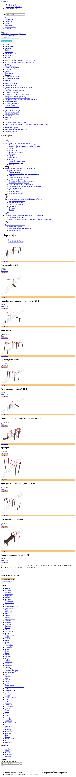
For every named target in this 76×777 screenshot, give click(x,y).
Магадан (8, 656)
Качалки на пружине (12, 68)
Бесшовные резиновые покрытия (16, 129)
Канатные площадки (12, 78)
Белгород (8, 599)
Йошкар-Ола (9, 631)
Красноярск (9, 646)
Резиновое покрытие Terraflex (15, 225)
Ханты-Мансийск (11, 728)
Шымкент (8, 756)
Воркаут (7, 119)
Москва (7, 663)
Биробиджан (9, 601)
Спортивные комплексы (13, 110)
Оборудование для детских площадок (17, 143)
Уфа (6, 724)
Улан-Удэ (8, 719)
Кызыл (7, 653)
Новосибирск (9, 672)
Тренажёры (8, 115)
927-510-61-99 (5, 34)
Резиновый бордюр (11, 127)
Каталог (7, 18)
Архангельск (9, 594)
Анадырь (8, 592)
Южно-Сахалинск (11, 738)
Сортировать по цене (15, 240)
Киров (7, 640)
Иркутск (7, 629)
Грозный (8, 621)
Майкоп (7, 660)
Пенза (7, 681)
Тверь (7, 710)
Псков (7, 688)
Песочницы (9, 73)
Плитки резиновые (11, 131)
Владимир (8, 612)
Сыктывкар (9, 706)
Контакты (8, 28)
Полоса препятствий (12, 112)
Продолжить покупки (8, 579)
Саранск (7, 699)
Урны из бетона (10, 105)
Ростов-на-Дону (10, 690)
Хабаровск (8, 726)
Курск (7, 651)
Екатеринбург (9, 624)
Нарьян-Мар (9, 669)
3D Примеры (9, 21)
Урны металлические (12, 107)
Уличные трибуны (11, 101)
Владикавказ (9, 610)
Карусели (8, 69)
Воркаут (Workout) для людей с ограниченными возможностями (26, 124)
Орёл (6, 678)
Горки (7, 71)
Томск (7, 712)
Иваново (8, 626)
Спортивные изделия (12, 114)
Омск (6, 674)
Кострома (8, 642)
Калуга (7, 637)
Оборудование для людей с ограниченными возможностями (25, 215)
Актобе (7, 749)
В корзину (4, 271)
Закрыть (4, 759)
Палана (7, 679)
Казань (7, 633)
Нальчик (7, 667)
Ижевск (7, 628)
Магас (7, 658)
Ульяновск (8, 721)
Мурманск (8, 665)
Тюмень (7, 717)
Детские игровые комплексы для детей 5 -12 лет (21, 62)
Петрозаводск (9, 685)
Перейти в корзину (7, 581)
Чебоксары (8, 730)
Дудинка (8, 622)
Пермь (7, 683)
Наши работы (9, 20)
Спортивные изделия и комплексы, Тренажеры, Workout (24, 199)
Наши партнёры (10, 27)
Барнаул (7, 597)
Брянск (7, 604)
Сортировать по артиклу (16, 242)
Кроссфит (8, 117)
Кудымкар (8, 647)
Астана (7, 752)
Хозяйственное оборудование (15, 96)
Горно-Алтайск (10, 619)
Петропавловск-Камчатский (14, 687)
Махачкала (8, 662)
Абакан (7, 588)
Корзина (7, 57)
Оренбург (8, 676)
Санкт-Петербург (10, 697)
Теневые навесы (10, 85)
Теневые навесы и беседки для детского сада (20, 87)
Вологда (7, 615)
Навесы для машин (11, 83)
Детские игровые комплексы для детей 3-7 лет (20, 60)
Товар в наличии (9, 12)
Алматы (7, 751)
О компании (9, 25)
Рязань (7, 692)
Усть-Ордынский (10, 722)
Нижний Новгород (11, 671)
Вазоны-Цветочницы (12, 103)
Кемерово (8, 638)
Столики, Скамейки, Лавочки (15, 91)
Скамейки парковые (11, 92)
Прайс (7, 23)
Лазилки (7, 75)
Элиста (7, 737)
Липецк (7, 654)
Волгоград (8, 613)
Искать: (3, 14)
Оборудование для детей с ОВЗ (15, 122)
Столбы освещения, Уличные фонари (17, 98)
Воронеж (8, 617)
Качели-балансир (10, 66)
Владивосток (9, 608)
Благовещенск (9, 603)
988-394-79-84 (5, 35)
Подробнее (4, 272)
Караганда (8, 754)
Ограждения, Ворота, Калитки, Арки (17, 94)
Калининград (9, 635)
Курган (7, 649)
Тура (6, 715)
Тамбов (7, 708)
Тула (6, 713)
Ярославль (8, 742)
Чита (6, 735)
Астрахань (8, 595)
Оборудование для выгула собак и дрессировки (21, 99)
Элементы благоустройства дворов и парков (20, 168)
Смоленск (8, 703)
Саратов (7, 701)
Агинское (8, 590)
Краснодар (8, 644)
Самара (7, 696)
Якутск (7, 740)
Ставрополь (9, 705)
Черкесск (8, 733)
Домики (7, 80)
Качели (7, 64)
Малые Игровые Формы (13, 76)
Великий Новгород (11, 606)
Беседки (7, 89)
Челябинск (8, 731)
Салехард (8, 694)
